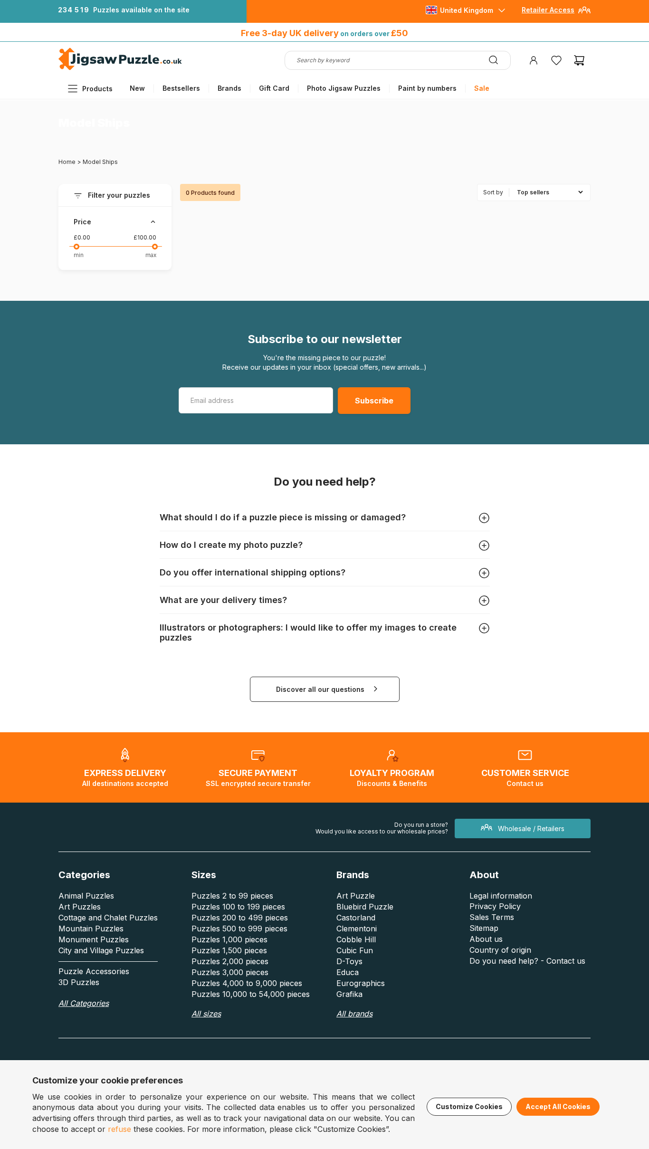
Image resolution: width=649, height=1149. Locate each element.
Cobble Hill (356, 939)
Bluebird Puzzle (364, 906)
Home (67, 161)
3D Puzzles (78, 982)
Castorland (355, 917)
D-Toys (349, 961)
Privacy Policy (495, 906)
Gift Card (274, 88)
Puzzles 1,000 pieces (229, 939)
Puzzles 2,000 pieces (229, 961)
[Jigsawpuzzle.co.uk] (120, 70)
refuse (119, 1129)
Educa (347, 972)
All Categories (83, 1003)
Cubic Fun (354, 950)
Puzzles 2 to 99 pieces (232, 895)
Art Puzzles (79, 906)
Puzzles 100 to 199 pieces (238, 906)
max (150, 255)
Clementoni (356, 928)
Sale (481, 88)
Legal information (500, 895)
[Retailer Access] (584, 14)
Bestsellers (181, 88)
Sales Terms (491, 917)
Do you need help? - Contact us (527, 961)
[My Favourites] (556, 60)
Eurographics (360, 983)
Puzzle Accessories (93, 971)
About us (486, 939)
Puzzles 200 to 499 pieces (239, 917)
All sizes (206, 1013)
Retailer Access (548, 10)
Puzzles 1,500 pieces (229, 950)
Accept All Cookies (558, 1106)
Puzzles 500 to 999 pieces (239, 928)
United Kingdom (466, 10)
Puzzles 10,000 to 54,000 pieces (250, 994)
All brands (354, 1013)
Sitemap (483, 928)
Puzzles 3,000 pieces (229, 972)
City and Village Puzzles (101, 950)
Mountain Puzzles (91, 928)
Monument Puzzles (93, 939)
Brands (229, 88)
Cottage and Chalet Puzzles (108, 917)
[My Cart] (579, 60)
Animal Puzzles (86, 895)
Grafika (349, 994)
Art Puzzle (355, 895)
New (137, 88)
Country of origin (500, 950)
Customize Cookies (469, 1106)
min (79, 255)
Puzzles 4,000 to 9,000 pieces (246, 983)
